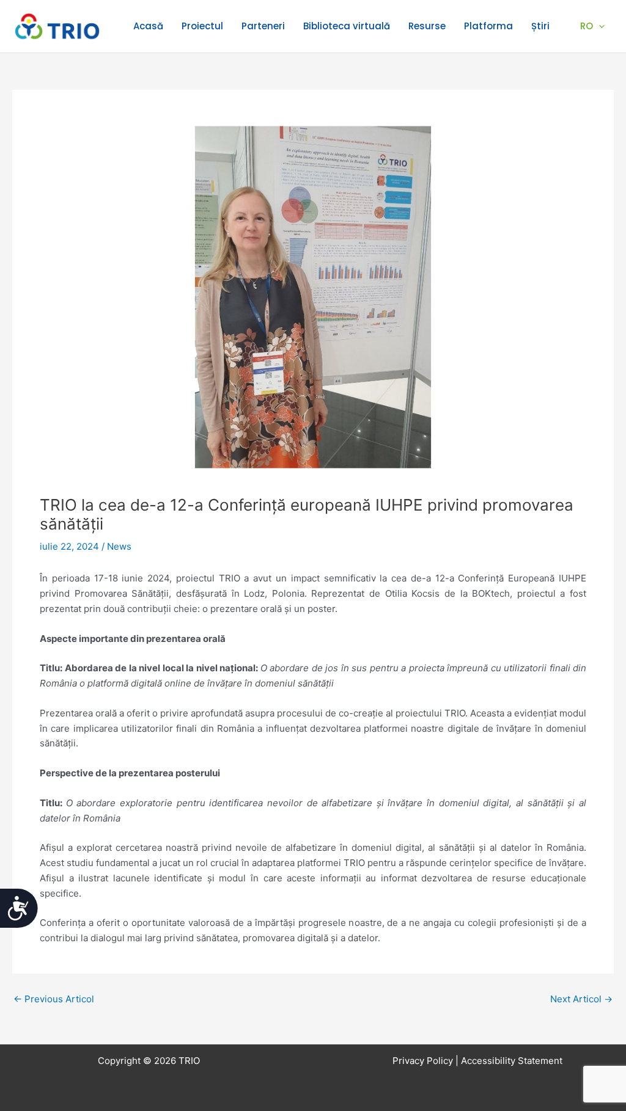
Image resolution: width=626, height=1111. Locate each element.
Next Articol (581, 999)
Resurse (427, 26)
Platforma (488, 26)
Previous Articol (53, 999)
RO (586, 26)
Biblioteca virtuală (346, 26)
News (119, 546)
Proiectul (202, 26)
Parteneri (263, 26)
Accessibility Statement (511, 1060)
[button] (599, 26)
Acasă (148, 26)
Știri (540, 26)
